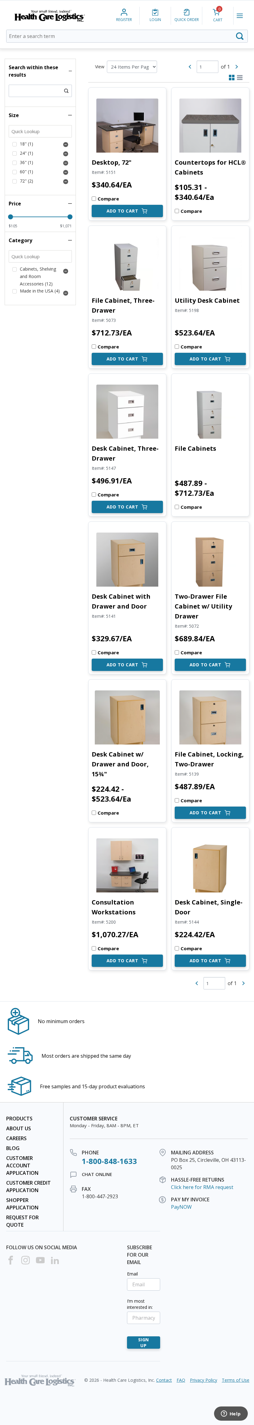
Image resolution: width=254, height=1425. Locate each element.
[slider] (10, 216)
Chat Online (97, 1174)
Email (132, 1274)
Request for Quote (22, 1221)
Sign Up (143, 1342)
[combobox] (127, 36)
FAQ (181, 1380)
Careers (16, 1138)
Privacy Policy (203, 1380)
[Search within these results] (66, 91)
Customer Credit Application (28, 1186)
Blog (13, 1148)
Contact (164, 1380)
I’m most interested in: (140, 1304)
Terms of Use (235, 1380)
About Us (18, 1128)
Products (19, 1118)
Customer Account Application (22, 1165)
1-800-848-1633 (109, 1161)
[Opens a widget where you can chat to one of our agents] (231, 1414)
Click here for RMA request (202, 1187)
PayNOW (181, 1207)
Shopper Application (22, 1204)
